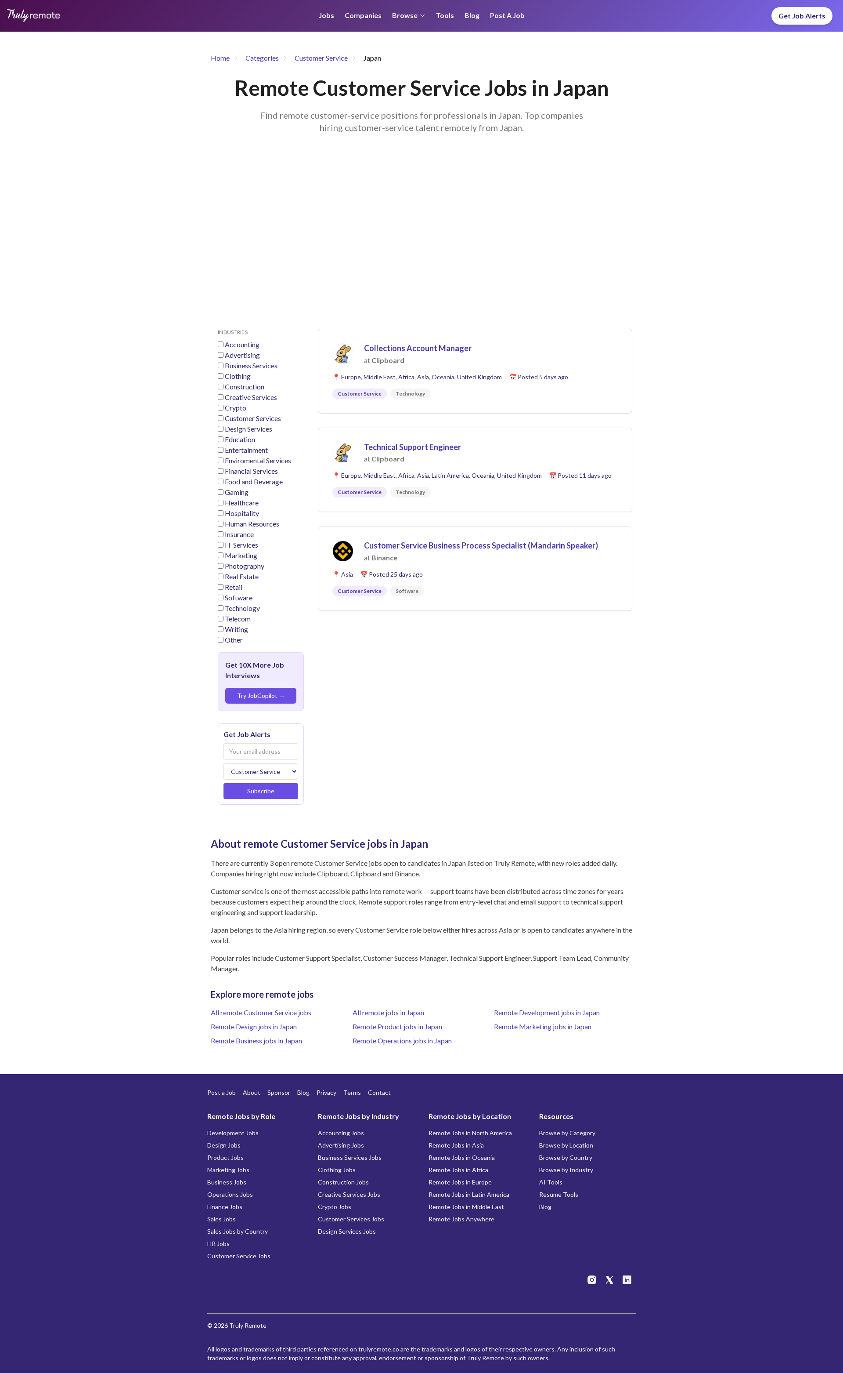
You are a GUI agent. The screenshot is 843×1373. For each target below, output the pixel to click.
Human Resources (252, 523)
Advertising (242, 355)
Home (220, 58)
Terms (352, 1092)
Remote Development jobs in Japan (547, 1012)
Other (234, 640)
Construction (244, 386)
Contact (379, 1092)
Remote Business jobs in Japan (256, 1040)
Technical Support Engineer (412, 447)
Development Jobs (233, 1133)
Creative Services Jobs (349, 1194)
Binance (384, 557)
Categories (262, 58)
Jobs (326, 15)
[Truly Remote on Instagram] (592, 1280)
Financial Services (251, 471)
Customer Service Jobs (238, 1256)
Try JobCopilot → (261, 695)
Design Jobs (224, 1145)
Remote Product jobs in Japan (397, 1026)
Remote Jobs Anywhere (461, 1219)
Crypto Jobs (334, 1206)
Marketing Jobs (228, 1169)
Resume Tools (558, 1194)
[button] (475, 371)
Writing (236, 629)
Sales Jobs (221, 1219)
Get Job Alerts (801, 15)
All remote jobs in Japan (388, 1012)
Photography (244, 566)
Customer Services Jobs (351, 1219)
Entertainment (246, 450)
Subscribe (260, 791)
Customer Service (321, 58)
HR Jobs (218, 1243)
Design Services (248, 429)
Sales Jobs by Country (237, 1231)
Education (240, 439)
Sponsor (278, 1092)
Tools (445, 15)
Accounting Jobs (341, 1133)
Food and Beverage (254, 481)
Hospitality (242, 513)
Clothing (238, 376)
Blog (472, 15)
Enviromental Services (258, 460)
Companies (363, 15)
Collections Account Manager (418, 348)
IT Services (241, 545)
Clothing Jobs (337, 1169)
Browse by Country (565, 1157)
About (251, 1092)
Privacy (326, 1092)
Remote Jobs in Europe (460, 1182)
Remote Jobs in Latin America (469, 1194)
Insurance (239, 534)
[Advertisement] (421, 241)
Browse (405, 15)
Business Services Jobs (350, 1157)
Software (238, 597)
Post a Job (507, 15)
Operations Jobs (230, 1194)
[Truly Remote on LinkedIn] (627, 1280)
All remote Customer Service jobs (261, 1012)
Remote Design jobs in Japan (254, 1026)
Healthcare (242, 502)
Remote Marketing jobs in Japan (542, 1026)
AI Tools (550, 1182)
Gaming (237, 492)
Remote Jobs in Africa (458, 1169)
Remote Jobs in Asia (456, 1145)
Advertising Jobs (341, 1145)
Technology (242, 608)
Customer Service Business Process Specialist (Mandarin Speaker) (481, 545)
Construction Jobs (343, 1182)
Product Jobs (225, 1157)
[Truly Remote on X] (609, 1280)
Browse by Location (566, 1145)
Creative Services (251, 397)
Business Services (251, 365)
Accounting (242, 344)
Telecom (238, 618)
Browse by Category (567, 1133)
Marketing (241, 555)
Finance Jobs (224, 1206)
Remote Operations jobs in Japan (402, 1040)
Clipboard (387, 360)
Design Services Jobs (347, 1231)
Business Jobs (226, 1182)
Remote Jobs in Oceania (462, 1157)
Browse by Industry (566, 1169)
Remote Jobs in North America (470, 1133)
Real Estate (242, 576)
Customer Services (253, 418)
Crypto (235, 407)
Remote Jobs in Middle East (466, 1206)
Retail (233, 587)
